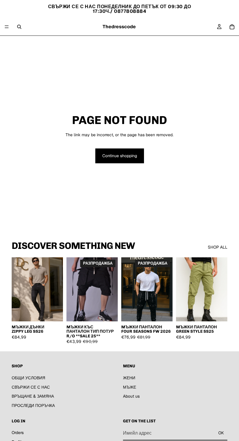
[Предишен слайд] (18, 289)
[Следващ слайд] (56, 289)
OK (221, 432)
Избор (168, 312)
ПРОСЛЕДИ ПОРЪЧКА (33, 405)
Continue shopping (119, 155)
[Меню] (6, 26)
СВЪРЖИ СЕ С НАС (31, 386)
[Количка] (232, 26)
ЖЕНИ (100, 42)
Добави (113, 312)
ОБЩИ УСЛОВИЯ (28, 377)
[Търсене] (19, 26)
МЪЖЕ (117, 42)
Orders (18, 432)
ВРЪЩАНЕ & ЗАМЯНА (33, 396)
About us (136, 42)
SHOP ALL (217, 247)
